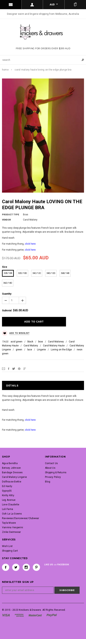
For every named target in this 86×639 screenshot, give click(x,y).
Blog (47, 481)
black (30, 341)
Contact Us (51, 463)
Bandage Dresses (12, 472)
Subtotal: (7, 310)
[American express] (19, 615)
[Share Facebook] (8, 368)
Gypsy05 (7, 490)
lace (29, 349)
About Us (50, 468)
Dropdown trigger (32, 4)
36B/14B (65, 273)
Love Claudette (10, 504)
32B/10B (8, 273)
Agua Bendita (10, 463)
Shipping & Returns (55, 472)
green (19, 349)
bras (40, 341)
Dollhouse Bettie (11, 481)
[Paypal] (51, 615)
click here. (30, 243)
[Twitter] (13, 368)
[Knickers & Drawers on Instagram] (26, 567)
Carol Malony (31, 345)
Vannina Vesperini (12, 527)
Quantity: (7, 293)
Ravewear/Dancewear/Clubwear (20, 518)
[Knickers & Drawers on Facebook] (5, 567)
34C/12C (36, 273)
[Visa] (6, 615)
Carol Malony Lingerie (14, 477)
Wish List (7, 546)
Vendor (6, 220)
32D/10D (22, 273)
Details (12, 385)
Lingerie (41, 349)
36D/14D (7, 283)
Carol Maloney (56, 341)
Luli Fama (7, 509)
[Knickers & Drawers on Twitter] (15, 567)
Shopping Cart (10, 550)
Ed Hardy (7, 486)
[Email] (3, 368)
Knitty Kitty (8, 495)
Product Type (10, 214)
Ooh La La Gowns (12, 513)
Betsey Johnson (11, 468)
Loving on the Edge (61, 349)
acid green (16, 341)
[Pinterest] (19, 368)
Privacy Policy (53, 477)
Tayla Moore (9, 522)
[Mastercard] (35, 615)
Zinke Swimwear (11, 532)
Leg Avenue (8, 500)
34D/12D (50, 273)
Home (5, 69)
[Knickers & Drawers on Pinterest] (36, 567)
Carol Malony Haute (54, 345)
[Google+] (24, 368)
